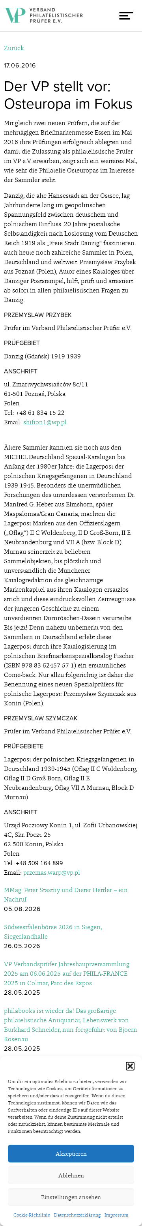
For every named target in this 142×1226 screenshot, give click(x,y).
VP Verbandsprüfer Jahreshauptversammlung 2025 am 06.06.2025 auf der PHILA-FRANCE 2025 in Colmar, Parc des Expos (66, 973)
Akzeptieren (71, 1154)
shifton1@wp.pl (45, 422)
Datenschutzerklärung (77, 1215)
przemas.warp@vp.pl (51, 872)
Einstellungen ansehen (71, 1197)
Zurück (14, 48)
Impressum (117, 1215)
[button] (130, 1066)
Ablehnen (71, 1175)
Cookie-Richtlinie (31, 1215)
